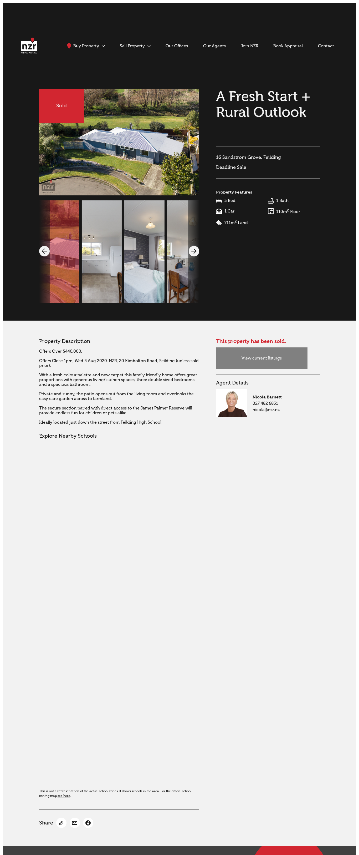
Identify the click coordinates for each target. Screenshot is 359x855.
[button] (44, 251)
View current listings (262, 358)
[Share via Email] (75, 823)
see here (64, 796)
